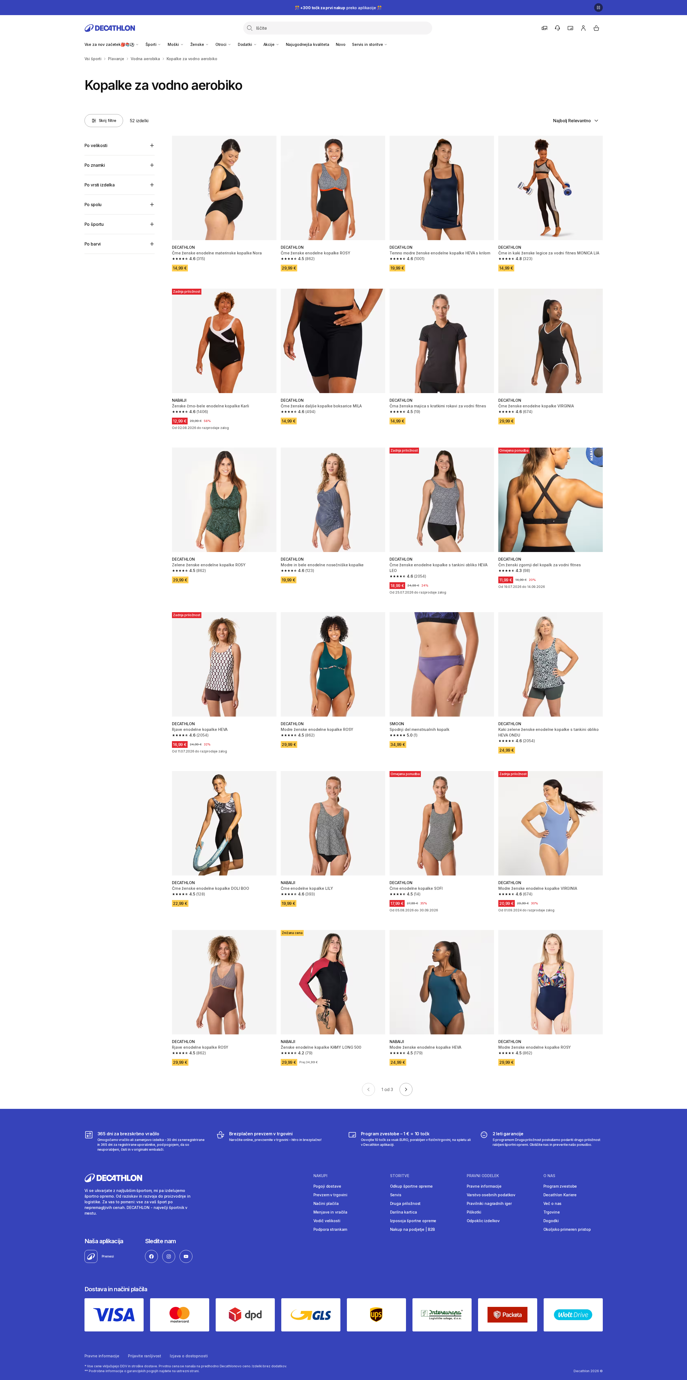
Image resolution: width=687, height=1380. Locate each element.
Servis (395, 1194)
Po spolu (93, 204)
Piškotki (474, 1212)
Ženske (197, 44)
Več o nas (552, 1203)
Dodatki (245, 44)
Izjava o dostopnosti (189, 1356)
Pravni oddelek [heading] (483, 1176)
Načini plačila (326, 1203)
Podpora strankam (330, 1229)
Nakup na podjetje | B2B (412, 1229)
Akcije (269, 44)
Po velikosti (95, 145)
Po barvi (92, 244)
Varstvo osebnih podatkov (491, 1194)
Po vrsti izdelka (99, 185)
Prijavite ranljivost (144, 1356)
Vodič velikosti (326, 1220)
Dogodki (551, 1220)
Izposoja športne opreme (413, 1220)
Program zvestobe (560, 1186)
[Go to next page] (406, 1089)
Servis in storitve (368, 44)
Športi (151, 44)
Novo (341, 44)
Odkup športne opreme (411, 1186)
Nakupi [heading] (320, 1176)
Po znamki (94, 165)
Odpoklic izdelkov (483, 1220)
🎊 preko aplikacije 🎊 (338, 7)
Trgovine (551, 1212)
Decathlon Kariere (560, 1194)
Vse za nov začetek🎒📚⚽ (110, 44)
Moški (174, 44)
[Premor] (598, 7)
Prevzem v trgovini (330, 1194)
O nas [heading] (549, 1176)
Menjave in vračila (330, 1212)
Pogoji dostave (327, 1186)
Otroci (221, 44)
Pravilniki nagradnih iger (489, 1203)
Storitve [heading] (399, 1176)
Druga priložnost (405, 1203)
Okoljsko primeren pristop (567, 1229)
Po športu (94, 224)
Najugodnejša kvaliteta (307, 44)
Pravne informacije (484, 1186)
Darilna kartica (403, 1212)
